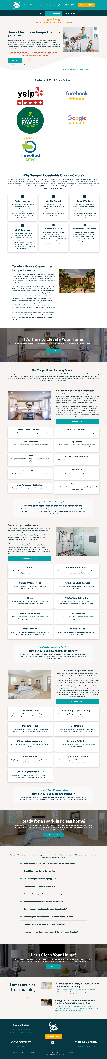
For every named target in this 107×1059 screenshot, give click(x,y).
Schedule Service (53, 13)
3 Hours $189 (53, 351)
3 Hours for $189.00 (86, 5)
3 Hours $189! (15, 60)
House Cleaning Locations (21, 1030)
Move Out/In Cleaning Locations (21, 1032)
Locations (47, 5)
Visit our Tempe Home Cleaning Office (76, 69)
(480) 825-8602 (69, 5)
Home (26, 5)
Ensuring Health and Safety (21, 1046)
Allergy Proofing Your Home (86, 1046)
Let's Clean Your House (53, 835)
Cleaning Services (36, 5)
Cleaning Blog (57, 5)
